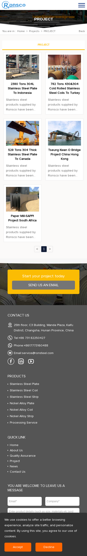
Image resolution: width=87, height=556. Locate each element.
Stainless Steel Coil (24, 390)
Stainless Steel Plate (24, 384)
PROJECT (50, 31)
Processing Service (23, 422)
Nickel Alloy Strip (22, 416)
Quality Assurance (23, 455)
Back (82, 31)
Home (21, 31)
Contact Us (17, 471)
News (14, 466)
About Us (16, 450)
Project (15, 461)
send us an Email (43, 285)
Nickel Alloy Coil (21, 409)
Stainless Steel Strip (24, 396)
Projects (34, 31)
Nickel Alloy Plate (22, 403)
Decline (49, 547)
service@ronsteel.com (38, 353)
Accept (18, 547)
